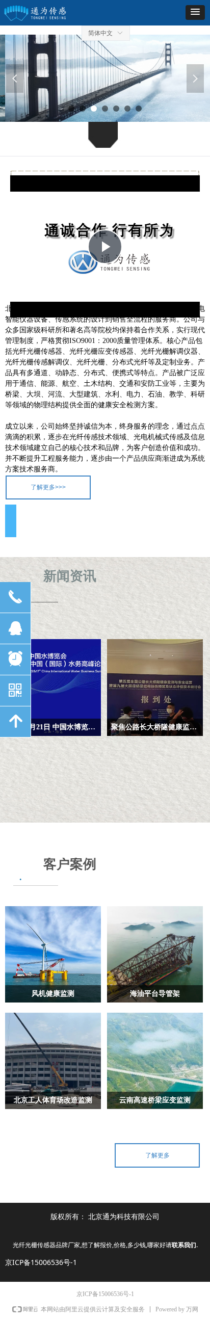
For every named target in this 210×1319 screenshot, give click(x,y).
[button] (195, 12)
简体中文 (100, 33)
